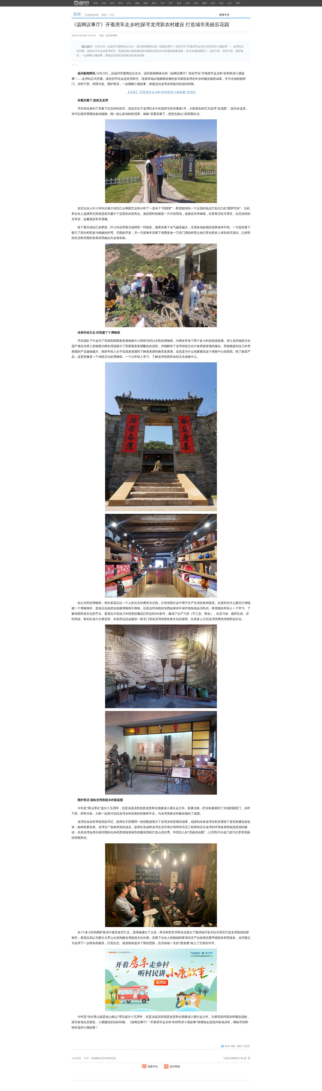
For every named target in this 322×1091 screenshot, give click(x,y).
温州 (112, 3)
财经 (154, 3)
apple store (245, 1058)
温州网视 (175, 1066)
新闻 (95, 3)
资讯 (120, 3)
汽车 (162, 3)
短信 (213, 3)
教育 (179, 3)
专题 (221, 3)
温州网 (90, 1035)
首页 (81, 3)
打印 (86, 1058)
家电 (196, 3)
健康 (204, 3)
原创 (104, 3)
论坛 (229, 3)
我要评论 (153, 1066)
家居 (187, 3)
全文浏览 (76, 1058)
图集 (145, 3)
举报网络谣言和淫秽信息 (103, 1058)
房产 (171, 3)
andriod (248, 1058)
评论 (129, 3)
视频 (137, 3)
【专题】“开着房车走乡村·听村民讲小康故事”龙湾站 (161, 92)
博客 (238, 3)
